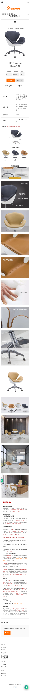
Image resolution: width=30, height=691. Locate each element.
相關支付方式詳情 (18, 604)
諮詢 (7, 632)
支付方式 (3, 664)
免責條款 (3, 675)
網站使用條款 (4, 658)
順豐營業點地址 (19, 558)
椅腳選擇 (16, 71)
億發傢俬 (19, 684)
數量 (22, 71)
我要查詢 (19, 80)
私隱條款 (3, 673)
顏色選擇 (9, 71)
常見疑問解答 (4, 656)
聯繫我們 (3, 649)
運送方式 (3, 666)
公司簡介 (3, 647)
